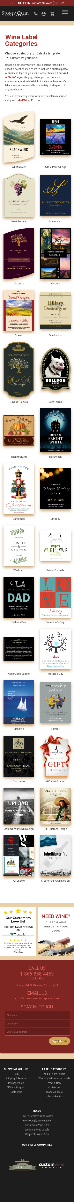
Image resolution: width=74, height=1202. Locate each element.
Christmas (54, 1087)
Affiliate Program (16, 1087)
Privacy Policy (16, 1083)
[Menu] (64, 12)
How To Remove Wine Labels (37, 1116)
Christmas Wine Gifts (37, 1125)
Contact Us (16, 1092)
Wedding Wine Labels (37, 1129)
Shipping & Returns (16, 1078)
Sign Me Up (59, 1041)
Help (16, 1074)
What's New (54, 1083)
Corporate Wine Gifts (37, 1134)
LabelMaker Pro (25, 100)
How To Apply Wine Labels (37, 1120)
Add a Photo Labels (54, 1074)
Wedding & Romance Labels (54, 1078)
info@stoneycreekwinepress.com (37, 998)
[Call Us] (36, 14)
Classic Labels (54, 1092)
